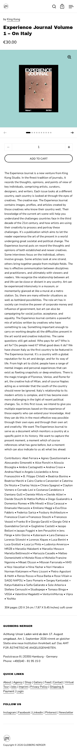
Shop (28, 682)
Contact (58, 682)
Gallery (38, 682)
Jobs (14, 687)
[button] (72, 132)
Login (20, 691)
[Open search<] (54, 6)
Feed (48, 682)
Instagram (9, 712)
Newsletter (66, 712)
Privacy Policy (39, 687)
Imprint (23, 687)
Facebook (24, 712)
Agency (18, 682)
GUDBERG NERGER (34, 745)
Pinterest (51, 712)
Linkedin (37, 712)
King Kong (13, 19)
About (7, 682)
